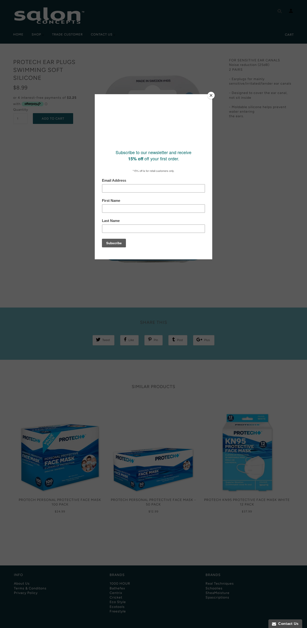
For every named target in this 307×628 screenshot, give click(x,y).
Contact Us (287, 624)
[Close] (211, 95)
